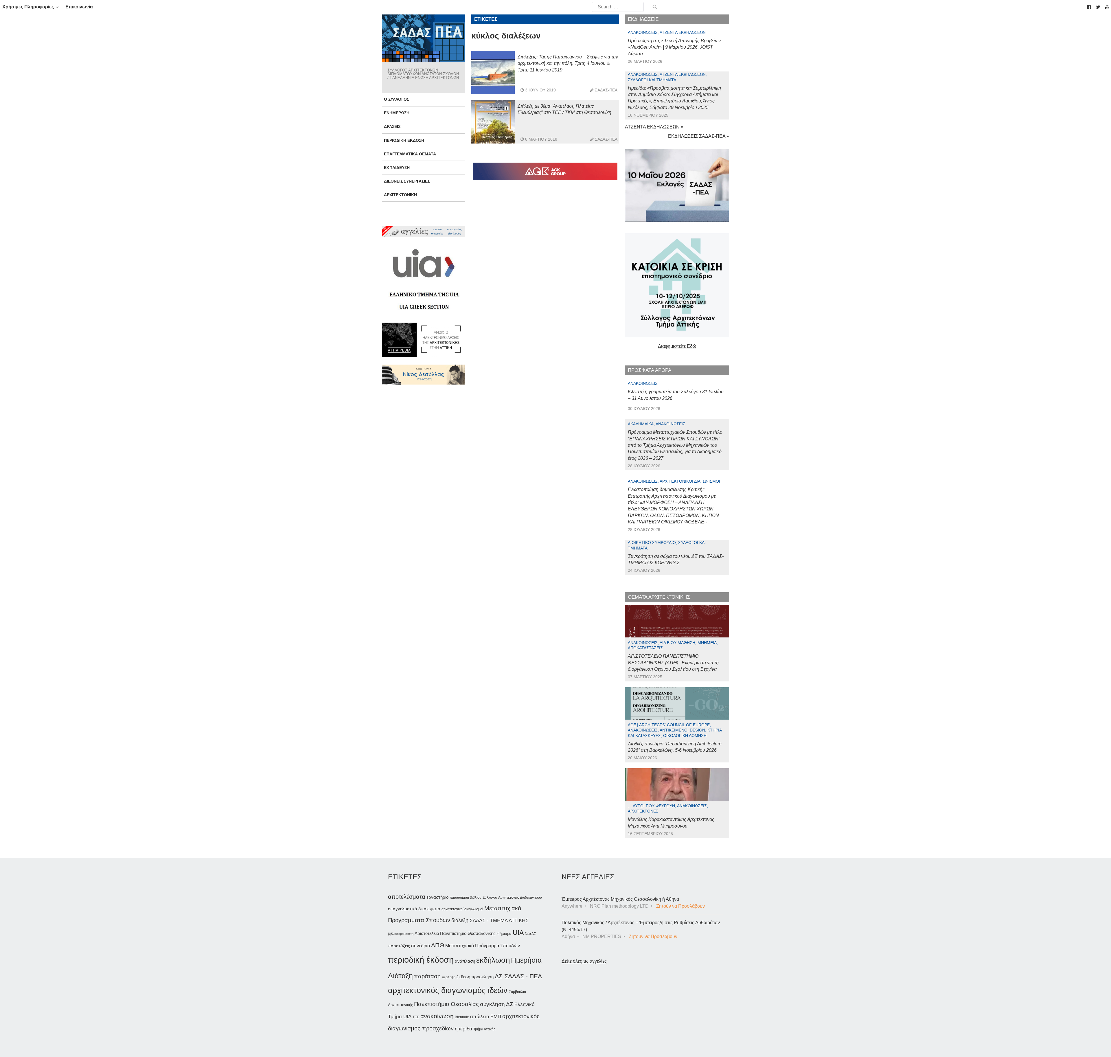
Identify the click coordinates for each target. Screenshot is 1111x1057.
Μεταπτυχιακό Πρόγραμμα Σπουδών (482, 945)
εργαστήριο (437, 897)
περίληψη (448, 977)
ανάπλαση (465, 961)
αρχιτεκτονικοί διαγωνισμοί (462, 909)
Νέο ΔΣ (530, 934)
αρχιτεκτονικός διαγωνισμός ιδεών (447, 990)
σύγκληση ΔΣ (496, 1004)
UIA (518, 932)
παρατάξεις (399, 945)
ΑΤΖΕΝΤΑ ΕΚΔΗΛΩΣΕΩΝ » (654, 126)
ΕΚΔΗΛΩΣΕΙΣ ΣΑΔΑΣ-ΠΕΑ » (698, 136)
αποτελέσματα (406, 897)
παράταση (427, 976)
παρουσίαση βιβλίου (465, 898)
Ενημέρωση (396, 113)
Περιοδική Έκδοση (404, 140)
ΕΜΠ (495, 1016)
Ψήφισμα (504, 933)
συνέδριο (420, 945)
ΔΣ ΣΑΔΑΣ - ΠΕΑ (518, 976)
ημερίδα (463, 1029)
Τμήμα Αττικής (484, 1029)
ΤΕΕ (416, 1017)
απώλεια (479, 1016)
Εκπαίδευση (397, 167)
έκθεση (463, 976)
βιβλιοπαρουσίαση (400, 933)
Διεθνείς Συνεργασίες (407, 181)
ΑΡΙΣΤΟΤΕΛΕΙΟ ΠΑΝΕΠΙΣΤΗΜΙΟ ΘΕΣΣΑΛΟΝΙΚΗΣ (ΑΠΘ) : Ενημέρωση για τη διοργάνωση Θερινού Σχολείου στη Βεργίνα (673, 663)
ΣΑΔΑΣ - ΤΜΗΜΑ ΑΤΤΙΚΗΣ (499, 920)
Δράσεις (392, 126)
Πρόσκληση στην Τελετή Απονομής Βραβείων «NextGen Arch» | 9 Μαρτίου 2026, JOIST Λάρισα (674, 47)
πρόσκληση (482, 977)
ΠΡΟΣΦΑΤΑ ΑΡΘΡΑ (649, 370)
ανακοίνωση (437, 1016)
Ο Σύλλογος (396, 99)
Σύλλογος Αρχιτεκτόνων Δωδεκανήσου (512, 898)
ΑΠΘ (437, 945)
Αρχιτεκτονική (400, 194)
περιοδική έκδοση (421, 959)
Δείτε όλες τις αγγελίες (584, 961)
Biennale (462, 1017)
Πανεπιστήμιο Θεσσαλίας (446, 1004)
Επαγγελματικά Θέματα (410, 154)
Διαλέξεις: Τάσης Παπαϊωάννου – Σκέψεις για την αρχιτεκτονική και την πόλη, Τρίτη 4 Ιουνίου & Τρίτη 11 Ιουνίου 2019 (568, 63)
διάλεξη (459, 920)
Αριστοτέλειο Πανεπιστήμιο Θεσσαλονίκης (455, 933)
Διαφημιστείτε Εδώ (677, 346)
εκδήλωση (493, 960)
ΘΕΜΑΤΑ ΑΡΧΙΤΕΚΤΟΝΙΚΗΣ (659, 597)
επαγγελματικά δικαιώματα (414, 908)
